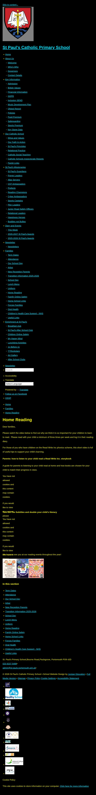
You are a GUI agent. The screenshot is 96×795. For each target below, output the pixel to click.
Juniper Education (76, 674)
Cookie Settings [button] (48, 678)
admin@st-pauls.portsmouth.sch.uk (19, 668)
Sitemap (22, 678)
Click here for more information (74, 786)
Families (9, 408)
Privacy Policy (33, 678)
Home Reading (12, 413)
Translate (24, 390)
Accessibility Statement (68, 678)
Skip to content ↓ (10, 5)
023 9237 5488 (10, 664)
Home (8, 404)
